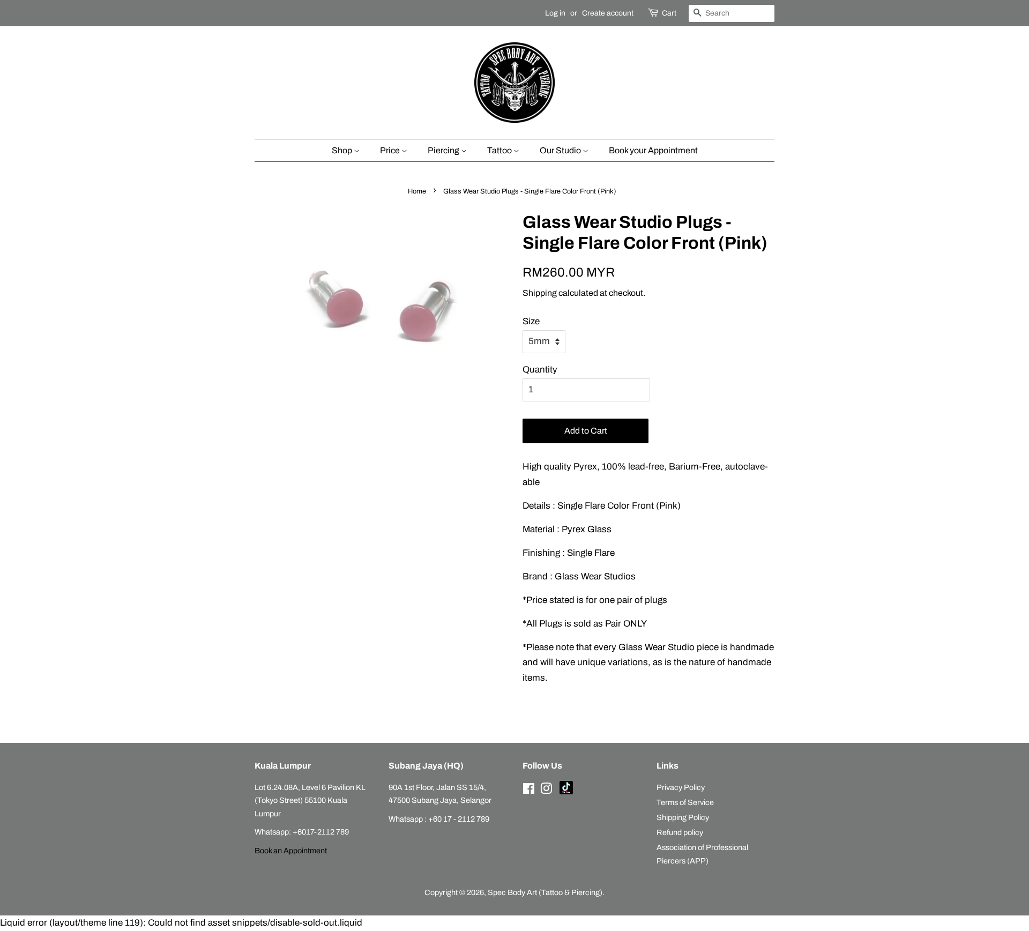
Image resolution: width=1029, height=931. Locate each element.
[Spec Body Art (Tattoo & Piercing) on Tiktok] (566, 791)
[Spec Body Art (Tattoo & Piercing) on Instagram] (546, 790)
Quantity (540, 369)
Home (417, 191)
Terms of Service (685, 802)
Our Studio (561, 150)
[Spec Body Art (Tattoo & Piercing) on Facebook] (529, 790)
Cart (669, 13)
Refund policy (680, 832)
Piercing (444, 150)
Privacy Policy (681, 787)
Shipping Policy (683, 817)
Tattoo (500, 150)
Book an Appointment (291, 850)
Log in (555, 13)
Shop (343, 150)
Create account (607, 13)
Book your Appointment (653, 150)
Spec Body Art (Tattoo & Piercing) (545, 892)
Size (531, 321)
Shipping (540, 292)
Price (390, 150)
